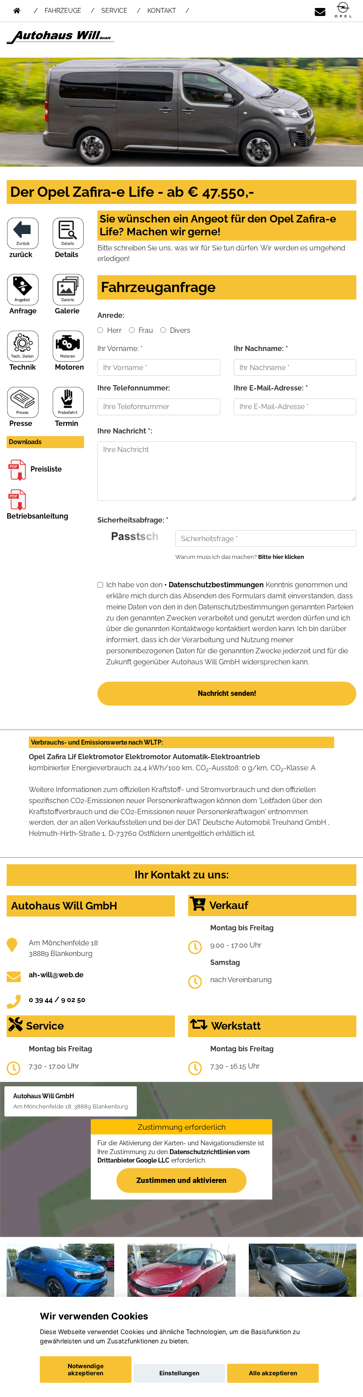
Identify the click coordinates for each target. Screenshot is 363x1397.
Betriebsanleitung (37, 516)
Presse (20, 423)
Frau (145, 330)
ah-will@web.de (56, 975)
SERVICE (114, 10)
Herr (113, 330)
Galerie (67, 311)
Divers (179, 330)
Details (66, 254)
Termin (66, 423)
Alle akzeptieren (273, 1373)
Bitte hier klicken (281, 557)
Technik (22, 367)
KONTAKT (161, 10)
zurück (20, 254)
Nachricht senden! (227, 693)
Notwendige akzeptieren (86, 1369)
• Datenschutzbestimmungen (214, 585)
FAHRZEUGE (63, 10)
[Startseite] (343, 10)
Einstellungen (179, 1373)
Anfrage (23, 311)
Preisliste (46, 469)
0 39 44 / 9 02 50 (57, 999)
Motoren (69, 367)
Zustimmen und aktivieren (181, 1180)
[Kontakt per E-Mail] (320, 10)
